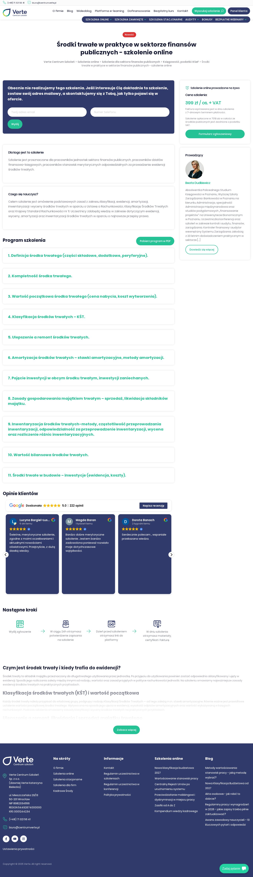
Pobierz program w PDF (155, 241)
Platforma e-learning (109, 11)
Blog (70, 11)
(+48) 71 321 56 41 (15, 2)
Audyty (190, 19)
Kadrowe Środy (63, 791)
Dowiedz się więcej (201, 249)
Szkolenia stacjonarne (165, 19)
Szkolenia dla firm (64, 785)
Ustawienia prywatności (18, 849)
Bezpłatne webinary (229, 19)
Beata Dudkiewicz (197, 183)
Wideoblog (83, 11)
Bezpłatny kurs (164, 11)
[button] (171, 554)
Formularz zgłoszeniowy (215, 134)
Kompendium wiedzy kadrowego (176, 811)
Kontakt (182, 11)
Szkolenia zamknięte (129, 19)
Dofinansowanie (139, 11)
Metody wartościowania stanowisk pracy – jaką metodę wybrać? (225, 772)
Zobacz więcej (126, 730)
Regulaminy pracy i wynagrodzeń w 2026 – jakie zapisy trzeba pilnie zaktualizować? (227, 809)
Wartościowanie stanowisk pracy (176, 778)
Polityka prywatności (117, 795)
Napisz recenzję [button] (153, 506)
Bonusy (207, 19)
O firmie (58, 11)
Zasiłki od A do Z (165, 805)
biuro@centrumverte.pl (44, 2)
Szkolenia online (97, 19)
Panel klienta (238, 11)
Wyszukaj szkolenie (207, 11)
